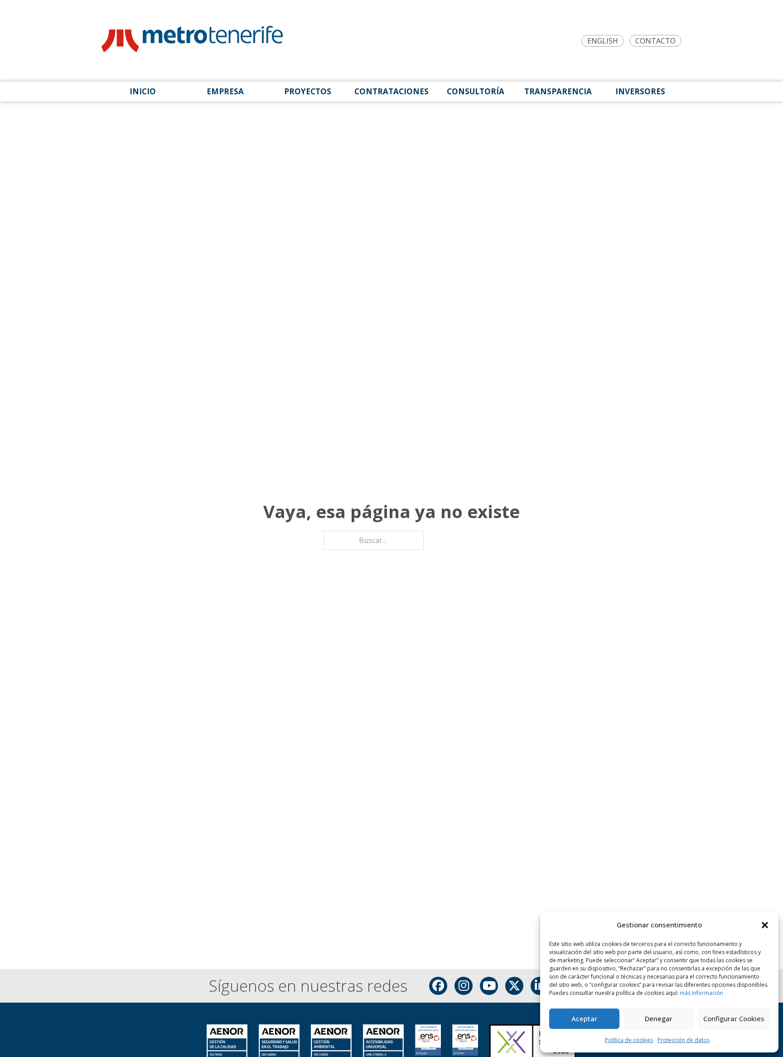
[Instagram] (463, 986)
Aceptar (584, 1018)
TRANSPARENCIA (558, 91)
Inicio (143, 91)
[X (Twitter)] (514, 986)
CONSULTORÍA (475, 91)
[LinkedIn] (540, 986)
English (602, 41)
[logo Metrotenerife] (192, 41)
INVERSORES (640, 91)
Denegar (658, 1018)
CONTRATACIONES (391, 91)
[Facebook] (438, 986)
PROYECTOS (307, 91)
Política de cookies (629, 1040)
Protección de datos (683, 1040)
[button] (764, 925)
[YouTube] (489, 986)
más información (701, 993)
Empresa (225, 91)
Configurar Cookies (733, 1018)
